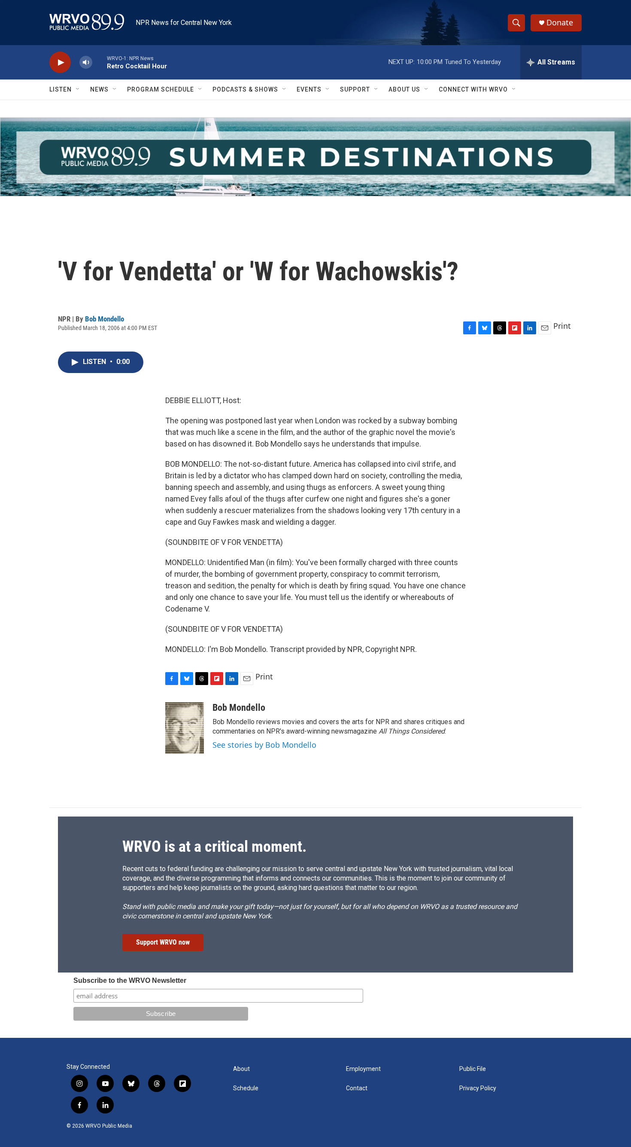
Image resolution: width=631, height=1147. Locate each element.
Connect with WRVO (473, 89)
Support (355, 89)
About (241, 1069)
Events (309, 89)
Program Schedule (160, 89)
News (99, 89)
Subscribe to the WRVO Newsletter (129, 980)
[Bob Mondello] (184, 728)
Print (562, 326)
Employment (363, 1069)
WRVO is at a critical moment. (214, 847)
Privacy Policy (477, 1088)
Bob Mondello (104, 319)
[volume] (86, 62)
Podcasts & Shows (245, 89)
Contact (356, 1088)
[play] (60, 62)
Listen (60, 89)
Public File (472, 1069)
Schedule (245, 1088)
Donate (559, 22)
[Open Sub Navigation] (78, 89)
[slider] (99, 62)
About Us (404, 89)
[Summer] (315, 157)
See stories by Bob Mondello (264, 745)
